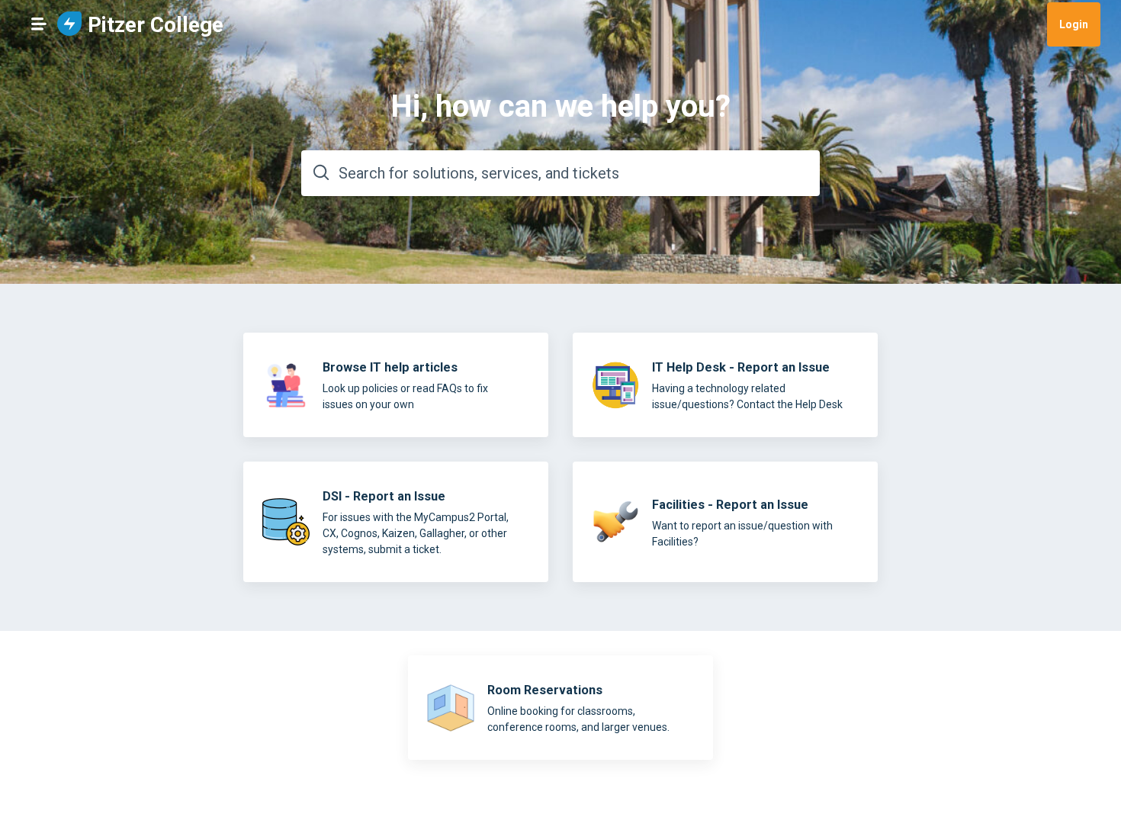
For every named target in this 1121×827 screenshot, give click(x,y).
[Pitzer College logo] (69, 24)
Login (1073, 24)
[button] (39, 23)
